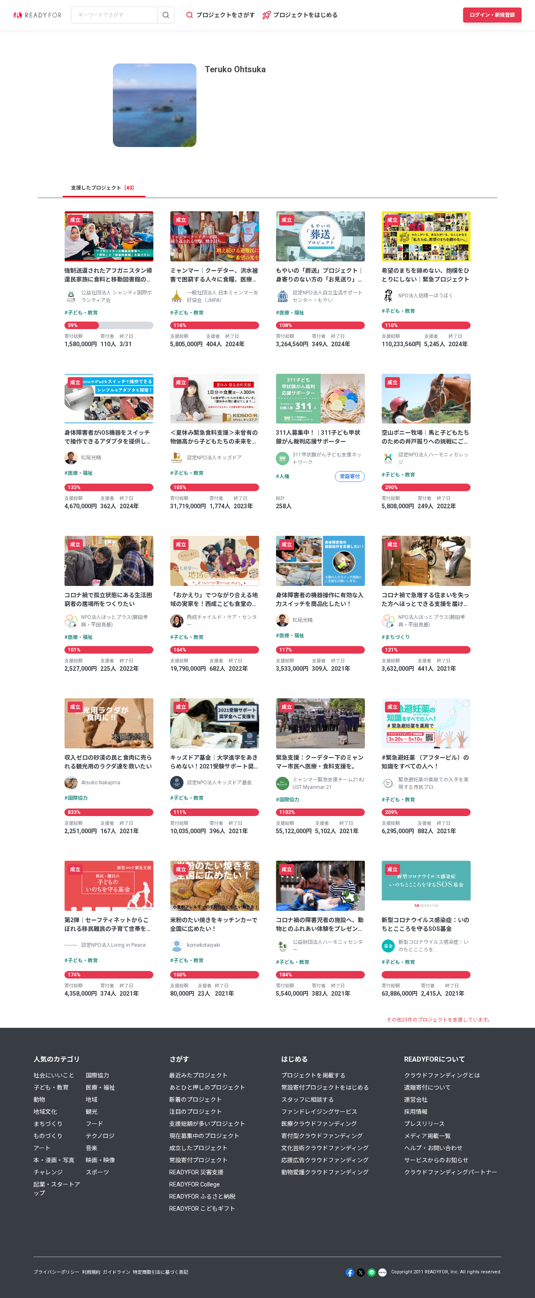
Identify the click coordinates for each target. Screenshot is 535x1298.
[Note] (382, 1272)
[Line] (371, 1272)
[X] (361, 1272)
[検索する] (166, 15)
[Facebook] (350, 1272)
